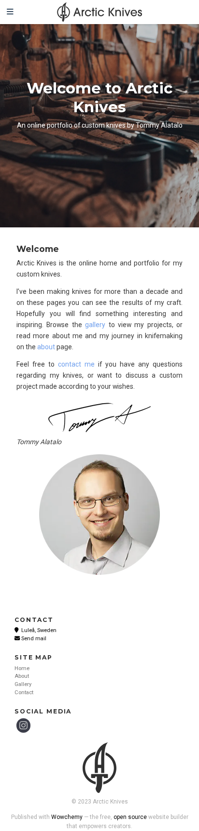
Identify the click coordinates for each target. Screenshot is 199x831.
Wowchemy (67, 817)
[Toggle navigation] (10, 12)
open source (130, 817)
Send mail (33, 638)
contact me (76, 364)
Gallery (22, 684)
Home (21, 668)
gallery (95, 325)
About (21, 676)
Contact (23, 692)
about (46, 347)
